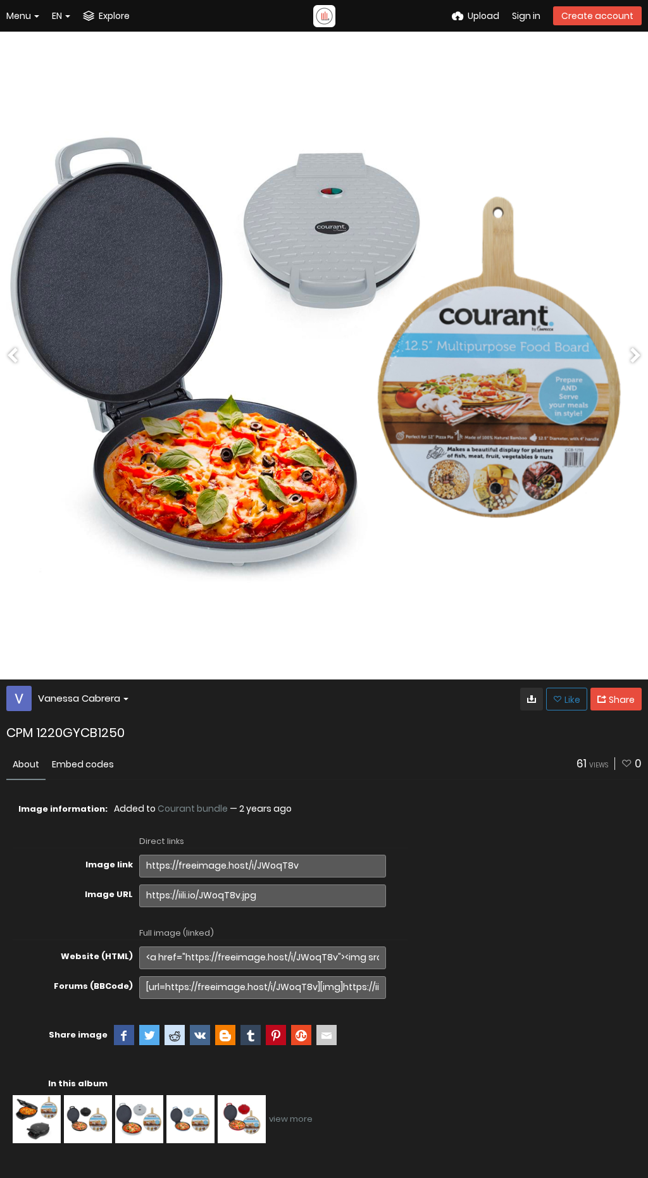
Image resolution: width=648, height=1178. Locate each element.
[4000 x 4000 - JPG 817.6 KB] (531, 699)
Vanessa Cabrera (79, 698)
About (26, 764)
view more (291, 1119)
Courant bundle (193, 808)
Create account (597, 15)
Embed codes (83, 764)
